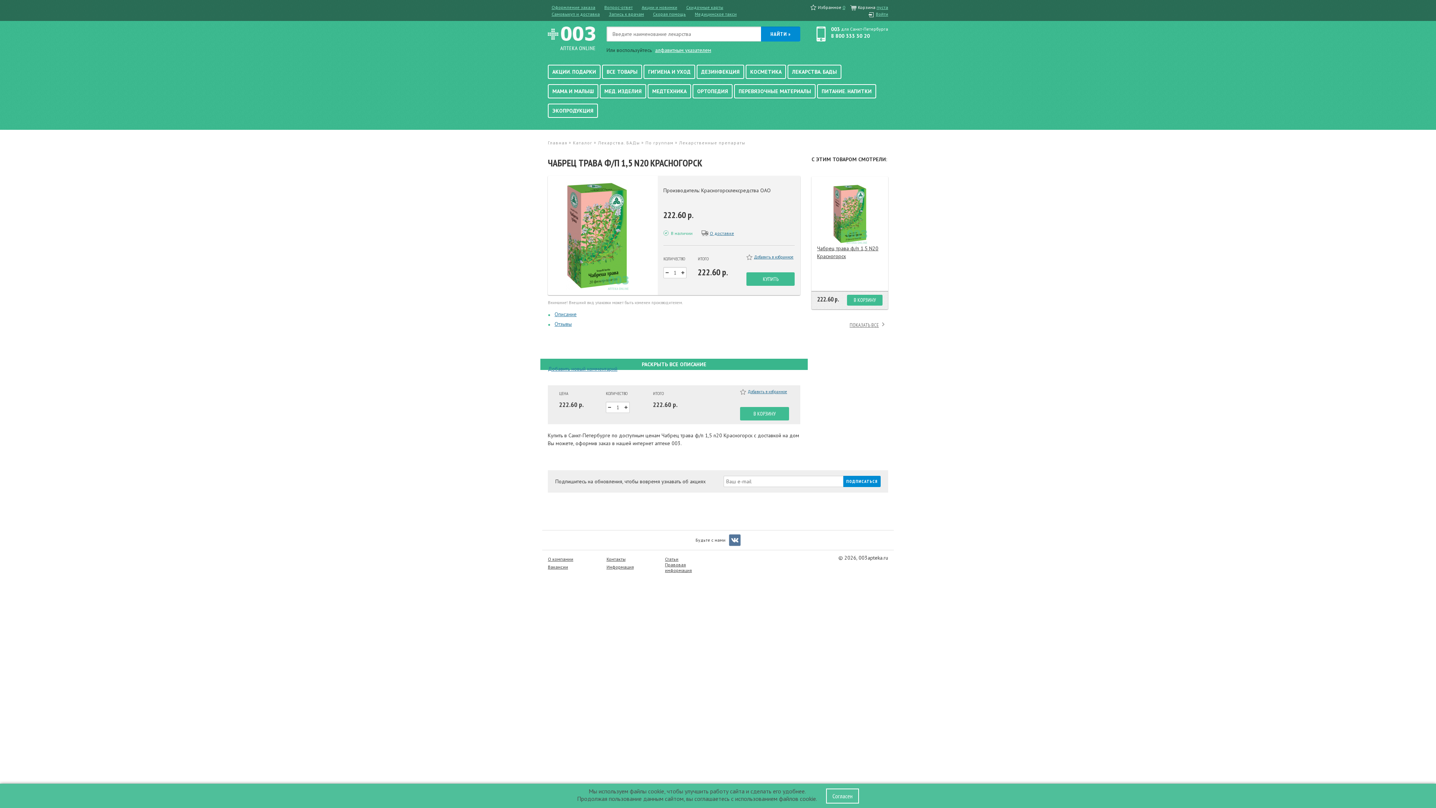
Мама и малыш (573, 91)
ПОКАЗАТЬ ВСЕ (864, 325)
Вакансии (558, 567)
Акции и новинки (659, 7)
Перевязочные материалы (775, 91)
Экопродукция (572, 110)
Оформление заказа (573, 7)
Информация (620, 567)
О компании (560, 559)
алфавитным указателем (683, 50)
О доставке (722, 233)
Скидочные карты (704, 7)
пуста (882, 7)
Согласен (842, 796)
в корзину (765, 413)
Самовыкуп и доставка (576, 14)
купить (771, 279)
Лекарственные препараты (712, 143)
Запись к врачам (626, 14)
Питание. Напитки (847, 91)
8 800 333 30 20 (850, 36)
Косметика (766, 71)
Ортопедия (712, 91)
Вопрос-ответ (618, 7)
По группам (659, 143)
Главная (557, 143)
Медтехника (669, 91)
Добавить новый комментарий (582, 368)
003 (835, 29)
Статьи (671, 559)
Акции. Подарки (574, 71)
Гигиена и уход (669, 71)
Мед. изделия (623, 91)
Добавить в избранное (774, 257)
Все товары (622, 71)
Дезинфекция (720, 71)
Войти (882, 14)
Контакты (616, 559)
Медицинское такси (716, 14)
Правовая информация (678, 567)
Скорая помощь (669, 14)
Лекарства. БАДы (814, 71)
